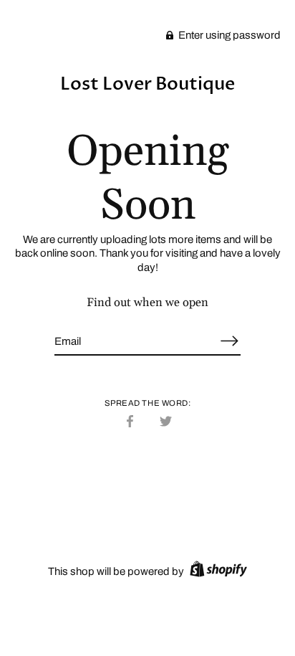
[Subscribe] (229, 341)
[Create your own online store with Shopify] (216, 571)
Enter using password (228, 35)
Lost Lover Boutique (147, 84)
